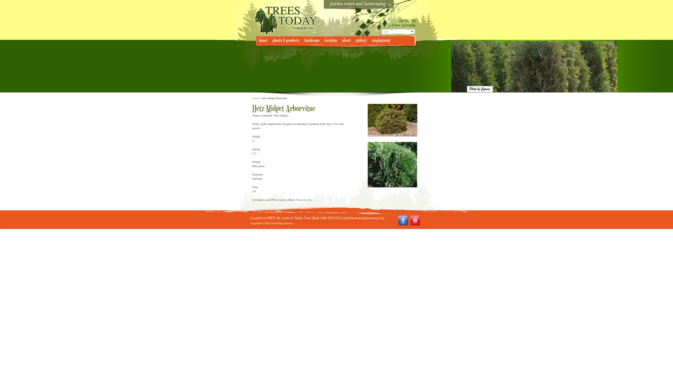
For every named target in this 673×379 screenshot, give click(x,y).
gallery (361, 40)
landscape (311, 40)
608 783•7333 (331, 217)
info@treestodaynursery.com (364, 217)
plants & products (286, 40)
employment (381, 40)
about (346, 40)
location (331, 40)
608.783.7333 (407, 21)
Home (255, 98)
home (263, 40)
